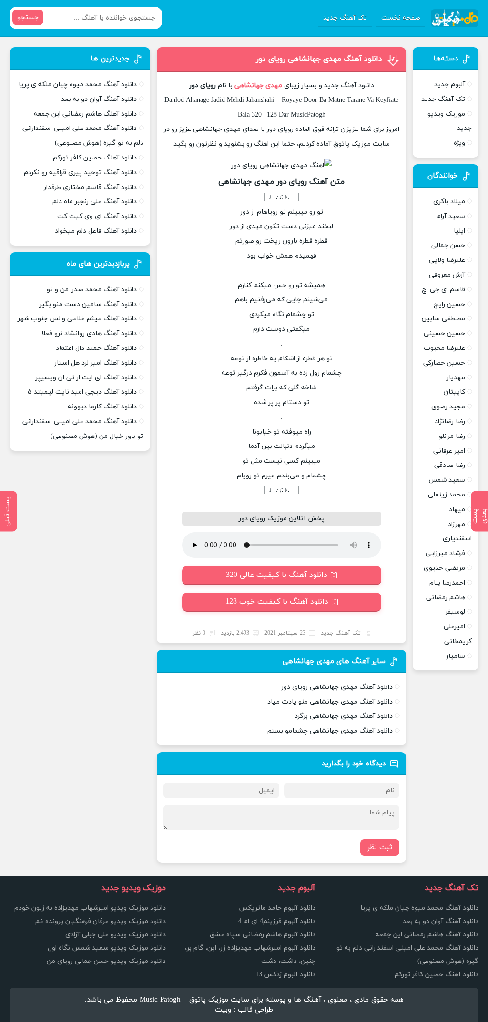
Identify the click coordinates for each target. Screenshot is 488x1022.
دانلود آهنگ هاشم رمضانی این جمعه (85, 114)
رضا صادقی (449, 465)
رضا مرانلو (452, 436)
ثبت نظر (379, 848)
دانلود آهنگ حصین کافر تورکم (95, 157)
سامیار (455, 656)
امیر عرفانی (449, 451)
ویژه (459, 143)
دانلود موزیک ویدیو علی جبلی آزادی (115, 934)
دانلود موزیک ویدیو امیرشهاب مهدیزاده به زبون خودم (90, 908)
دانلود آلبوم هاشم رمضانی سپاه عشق (262, 934)
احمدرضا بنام (447, 582)
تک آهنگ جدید (345, 17)
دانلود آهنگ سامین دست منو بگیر (88, 304)
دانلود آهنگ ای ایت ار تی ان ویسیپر (86, 377)
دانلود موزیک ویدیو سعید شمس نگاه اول (107, 948)
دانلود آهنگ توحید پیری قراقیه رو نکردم (80, 172)
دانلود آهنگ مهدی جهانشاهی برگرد (344, 716)
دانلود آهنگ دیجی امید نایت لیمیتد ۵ (82, 392)
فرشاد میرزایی (445, 553)
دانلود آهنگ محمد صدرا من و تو (92, 289)
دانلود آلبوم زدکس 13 (285, 974)
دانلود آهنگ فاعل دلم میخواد (96, 231)
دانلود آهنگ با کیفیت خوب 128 (276, 601)
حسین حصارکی (444, 362)
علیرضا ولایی (447, 260)
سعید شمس (446, 480)
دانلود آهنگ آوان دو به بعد (99, 99)
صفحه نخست (400, 17)
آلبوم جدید (449, 84)
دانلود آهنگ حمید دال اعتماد (96, 348)
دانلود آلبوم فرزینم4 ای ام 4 (276, 921)
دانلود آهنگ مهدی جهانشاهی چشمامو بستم (330, 730)
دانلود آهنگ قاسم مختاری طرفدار (90, 187)
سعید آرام (451, 216)
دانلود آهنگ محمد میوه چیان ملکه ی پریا (78, 84)
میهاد (457, 509)
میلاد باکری (449, 201)
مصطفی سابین (443, 318)
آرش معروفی (447, 274)
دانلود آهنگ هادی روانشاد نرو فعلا (89, 333)
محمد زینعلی (446, 494)
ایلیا (459, 231)
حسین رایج (449, 304)
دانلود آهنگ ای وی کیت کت (97, 216)
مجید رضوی (448, 406)
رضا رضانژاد (450, 421)
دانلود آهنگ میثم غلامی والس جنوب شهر (77, 318)
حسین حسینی (444, 333)
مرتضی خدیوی (444, 568)
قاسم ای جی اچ (443, 289)
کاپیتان (454, 392)
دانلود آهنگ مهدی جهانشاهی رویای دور (319, 59)
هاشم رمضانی (445, 597)
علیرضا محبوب (444, 348)
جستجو (28, 17)
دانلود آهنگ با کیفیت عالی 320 (276, 575)
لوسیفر (455, 611)
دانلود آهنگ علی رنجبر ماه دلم (94, 201)
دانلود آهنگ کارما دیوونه (102, 406)
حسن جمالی (448, 245)
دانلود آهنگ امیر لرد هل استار (95, 362)
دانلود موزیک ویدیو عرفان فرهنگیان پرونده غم (100, 921)
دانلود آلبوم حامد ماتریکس (277, 908)
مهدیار (456, 377)
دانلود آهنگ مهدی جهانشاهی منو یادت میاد (330, 701)
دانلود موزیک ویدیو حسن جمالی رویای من (106, 961)
